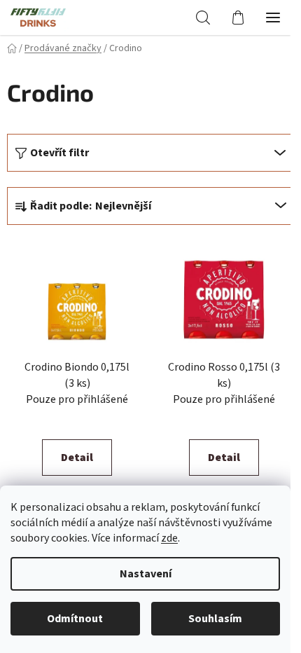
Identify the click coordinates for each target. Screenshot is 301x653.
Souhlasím (215, 618)
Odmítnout (75, 618)
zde (169, 538)
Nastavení (146, 574)
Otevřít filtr (59, 152)
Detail (77, 457)
